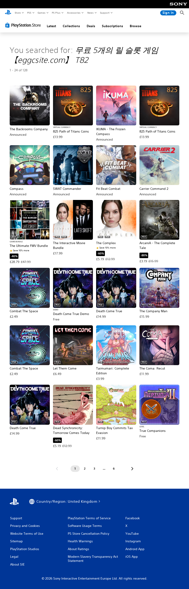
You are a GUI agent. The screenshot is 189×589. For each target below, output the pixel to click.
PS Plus (56, 12)
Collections (71, 26)
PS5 (29, 12)
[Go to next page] (132, 469)
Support (104, 12)
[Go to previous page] (57, 469)
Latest (51, 26)
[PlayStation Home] (8, 12)
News (90, 12)
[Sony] (178, 7)
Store (18, 12)
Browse (135, 26)
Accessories (73, 12)
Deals (91, 26)
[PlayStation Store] (24, 25)
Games (41, 12)
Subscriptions (112, 26)
